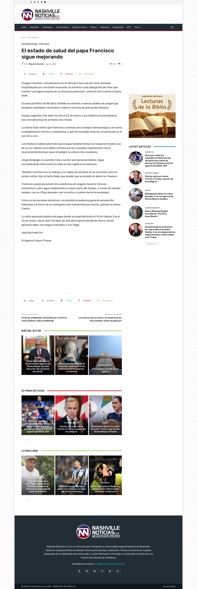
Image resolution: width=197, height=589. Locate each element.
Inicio (23, 37)
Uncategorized (105, 365)
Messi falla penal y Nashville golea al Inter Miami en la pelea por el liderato (105, 489)
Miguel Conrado (36, 64)
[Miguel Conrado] (23, 64)
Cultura (71, 360)
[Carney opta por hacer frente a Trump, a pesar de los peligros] (71, 415)
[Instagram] (34, 2)
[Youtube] (45, 2)
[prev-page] (23, 380)
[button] (172, 27)
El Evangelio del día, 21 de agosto (105, 370)
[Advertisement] (71, 269)
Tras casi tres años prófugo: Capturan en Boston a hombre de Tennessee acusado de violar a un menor (38, 486)
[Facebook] (31, 2)
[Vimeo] (41, 2)
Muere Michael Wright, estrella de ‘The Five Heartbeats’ (156, 214)
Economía (149, 223)
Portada (44, 44)
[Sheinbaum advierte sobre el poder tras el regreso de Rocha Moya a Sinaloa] (105, 415)
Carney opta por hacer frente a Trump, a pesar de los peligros (71, 429)
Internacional (33, 37)
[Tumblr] (110, 571)
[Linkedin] (94, 571)
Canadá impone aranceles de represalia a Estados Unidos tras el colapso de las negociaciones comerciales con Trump (160, 232)
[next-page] (28, 380)
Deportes (37, 417)
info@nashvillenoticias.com (110, 563)
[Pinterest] (102, 571)
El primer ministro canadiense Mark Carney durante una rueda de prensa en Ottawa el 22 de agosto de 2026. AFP (38, 426)
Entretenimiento (152, 208)
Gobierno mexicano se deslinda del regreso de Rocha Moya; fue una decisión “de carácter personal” (38, 366)
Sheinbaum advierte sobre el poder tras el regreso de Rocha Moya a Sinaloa (105, 429)
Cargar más (151, 243)
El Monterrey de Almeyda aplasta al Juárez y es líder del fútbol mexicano (71, 489)
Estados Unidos (71, 423)
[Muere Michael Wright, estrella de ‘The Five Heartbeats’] (136, 212)
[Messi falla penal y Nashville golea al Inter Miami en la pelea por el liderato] (105, 475)
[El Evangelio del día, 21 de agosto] (105, 355)
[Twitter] (38, 2)
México (38, 357)
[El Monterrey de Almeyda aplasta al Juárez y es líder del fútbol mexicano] (71, 475)
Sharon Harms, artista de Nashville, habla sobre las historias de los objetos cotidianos (71, 367)
